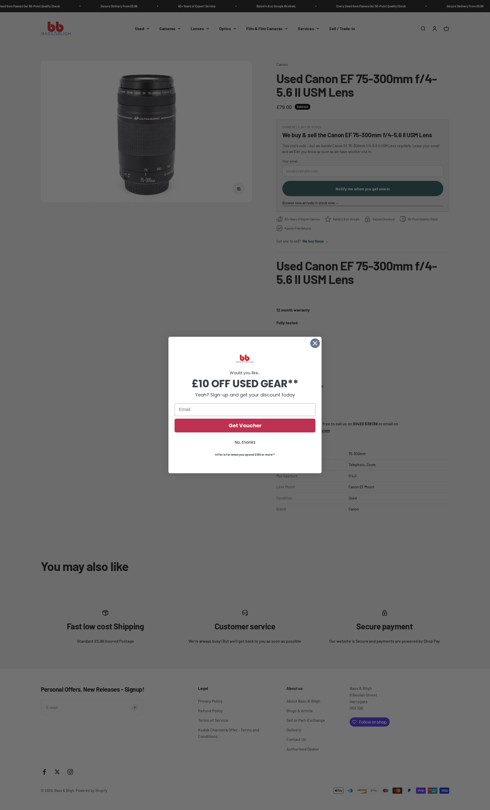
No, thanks (245, 442)
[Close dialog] (315, 343)
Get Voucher (245, 425)
